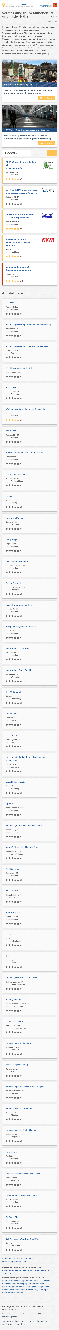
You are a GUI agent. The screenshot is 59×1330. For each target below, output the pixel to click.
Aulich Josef (11, 387)
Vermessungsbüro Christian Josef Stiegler (25, 1086)
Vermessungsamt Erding (17, 1065)
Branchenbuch (8, 1258)
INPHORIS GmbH (14, 692)
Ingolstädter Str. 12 (13, 223)
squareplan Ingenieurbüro (18, 268)
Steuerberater (8, 1292)
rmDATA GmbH (12, 891)
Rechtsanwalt (8, 1289)
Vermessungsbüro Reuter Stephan (21, 1130)
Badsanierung (17, 1281)
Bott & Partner (12, 431)
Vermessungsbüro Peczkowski (19, 1108)
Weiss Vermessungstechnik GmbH (21, 1195)
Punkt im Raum (12, 869)
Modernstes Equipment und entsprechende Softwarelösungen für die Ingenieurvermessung (27, 137)
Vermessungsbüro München (15, 1261)
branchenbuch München (18, 4)
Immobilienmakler (36, 1283)
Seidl (8, 956)
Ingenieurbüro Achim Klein (17, 648)
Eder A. (9, 496)
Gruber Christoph (13, 583)
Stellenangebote (9, 1317)
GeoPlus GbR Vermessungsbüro (21, 191)
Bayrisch (6, 1283)
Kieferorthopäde (9, 1286)
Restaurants (46, 1270)
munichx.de (7, 1324)
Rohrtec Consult (13, 912)
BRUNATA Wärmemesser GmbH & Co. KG (25, 452)
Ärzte (4, 1270)
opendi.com (21, 1324)
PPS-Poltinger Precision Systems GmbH (24, 825)
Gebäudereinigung (18, 1283)
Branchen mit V (26, 1258)
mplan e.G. (11, 804)
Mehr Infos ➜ (46, 98)
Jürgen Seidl (11, 713)
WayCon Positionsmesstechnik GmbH (23, 1173)
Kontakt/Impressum (11, 1314)
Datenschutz (29, 1314)
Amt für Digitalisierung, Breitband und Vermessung (28, 324)
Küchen (20, 1286)
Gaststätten (45, 1281)
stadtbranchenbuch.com (13, 1321)
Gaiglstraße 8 (12, 275)
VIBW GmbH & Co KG (18, 242)
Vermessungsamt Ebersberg (18, 1043)
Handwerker (24, 1270)
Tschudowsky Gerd (14, 1021)
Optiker (34, 1286)
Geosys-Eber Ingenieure (17, 561)
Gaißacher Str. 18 (12, 198)
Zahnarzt (19, 1292)
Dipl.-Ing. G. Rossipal (15, 474)
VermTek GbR (12, 1152)
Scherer (9, 934)
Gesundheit (12, 1270)
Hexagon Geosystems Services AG (21, 626)
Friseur (36, 1281)
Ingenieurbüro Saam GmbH (18, 670)
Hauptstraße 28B (12, 251)
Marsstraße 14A (12, 173)
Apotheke (6, 1281)
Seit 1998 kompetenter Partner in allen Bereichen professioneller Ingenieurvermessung (28, 91)
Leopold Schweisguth (15, 782)
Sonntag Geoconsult (15, 999)
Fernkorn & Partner (14, 518)
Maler (27, 1286)
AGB (40, 1314)
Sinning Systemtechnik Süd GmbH (21, 978)
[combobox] (3, 153)
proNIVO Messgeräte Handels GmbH (22, 847)
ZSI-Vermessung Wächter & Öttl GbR (22, 1239)
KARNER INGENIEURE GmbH (20, 216)
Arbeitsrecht (20, 1289)
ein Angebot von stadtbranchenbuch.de (19, 6)
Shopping (6, 1273)
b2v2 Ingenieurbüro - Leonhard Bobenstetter (26, 409)
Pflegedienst (43, 1286)
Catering (28, 1281)
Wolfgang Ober (12, 1217)
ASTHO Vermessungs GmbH (19, 368)
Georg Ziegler (12, 539)
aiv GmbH (10, 303)
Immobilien (35, 1270)
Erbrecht (30, 1289)
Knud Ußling (11, 735)
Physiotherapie (41, 1289)
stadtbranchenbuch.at (37, 1321)
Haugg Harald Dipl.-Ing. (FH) (19, 605)
